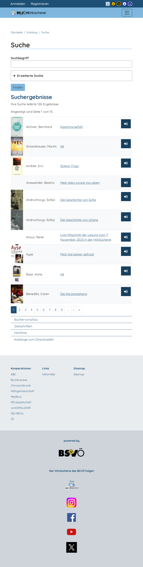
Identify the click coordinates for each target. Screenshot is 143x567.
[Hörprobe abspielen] (126, 123)
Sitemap (79, 374)
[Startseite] (30, 13)
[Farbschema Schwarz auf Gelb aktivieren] (113, 4)
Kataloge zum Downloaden (34, 339)
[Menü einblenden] (127, 13)
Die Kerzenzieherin (73, 294)
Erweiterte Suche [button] (30, 76)
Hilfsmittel (48, 374)
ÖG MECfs (17, 413)
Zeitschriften (23, 326)
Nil (62, 146)
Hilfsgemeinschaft (22, 391)
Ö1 (12, 419)
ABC (13, 374)
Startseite (17, 32)
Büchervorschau (26, 320)
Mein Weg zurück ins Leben (80, 183)
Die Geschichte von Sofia (78, 200)
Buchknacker (19, 380)
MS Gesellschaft (21, 402)
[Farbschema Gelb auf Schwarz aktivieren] (119, 4)
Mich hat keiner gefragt (77, 254)
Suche (45, 32)
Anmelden (17, 4)
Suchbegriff (20, 58)
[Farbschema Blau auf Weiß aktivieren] (124, 4)
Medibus (16, 396)
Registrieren (40, 4)
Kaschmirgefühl (71, 127)
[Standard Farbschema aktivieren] (108, 4)
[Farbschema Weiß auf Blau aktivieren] (130, 4)
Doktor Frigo (69, 166)
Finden (18, 87)
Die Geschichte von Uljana (79, 220)
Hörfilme (20, 333)
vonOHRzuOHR (21, 408)
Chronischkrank (21, 385)
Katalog (32, 32)
